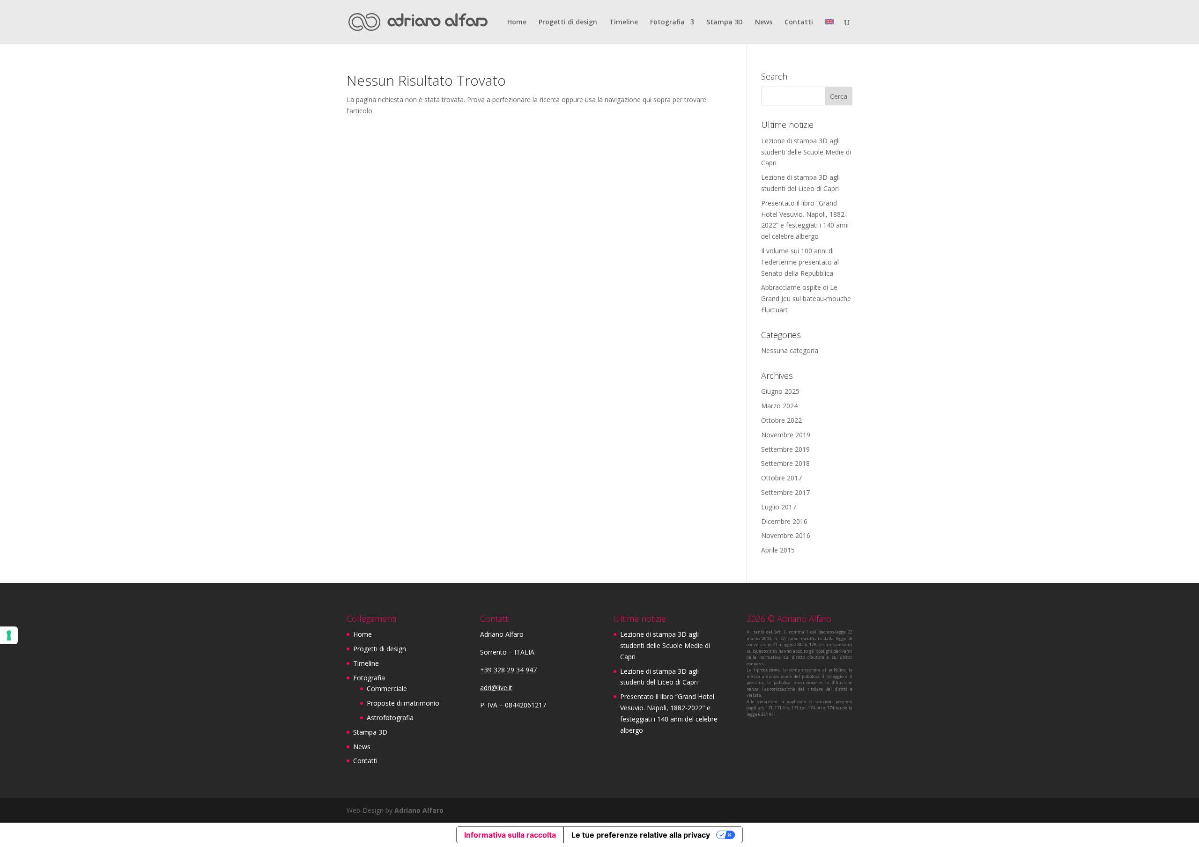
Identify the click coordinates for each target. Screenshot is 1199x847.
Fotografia (667, 22)
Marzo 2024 (779, 405)
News (763, 22)
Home (516, 22)
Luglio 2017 (778, 506)
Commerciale (387, 688)
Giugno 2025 (780, 391)
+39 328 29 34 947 (508, 669)
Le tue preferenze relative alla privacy (640, 835)
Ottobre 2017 (781, 477)
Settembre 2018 (785, 463)
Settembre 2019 (785, 449)
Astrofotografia (390, 717)
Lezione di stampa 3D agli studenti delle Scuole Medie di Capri (806, 152)
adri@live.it (496, 687)
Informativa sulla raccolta (510, 835)
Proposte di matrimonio (403, 703)
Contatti (799, 22)
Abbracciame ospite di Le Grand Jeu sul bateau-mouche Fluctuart (806, 298)
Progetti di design (568, 22)
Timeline (623, 22)
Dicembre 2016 (784, 521)
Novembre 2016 (785, 535)
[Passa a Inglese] (829, 31)
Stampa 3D (724, 22)
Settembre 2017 (785, 492)
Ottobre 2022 (781, 420)
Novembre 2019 (785, 434)
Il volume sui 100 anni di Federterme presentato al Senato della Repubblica (800, 262)
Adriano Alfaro (419, 810)
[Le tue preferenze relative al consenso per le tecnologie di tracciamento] (9, 635)
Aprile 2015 (778, 549)
